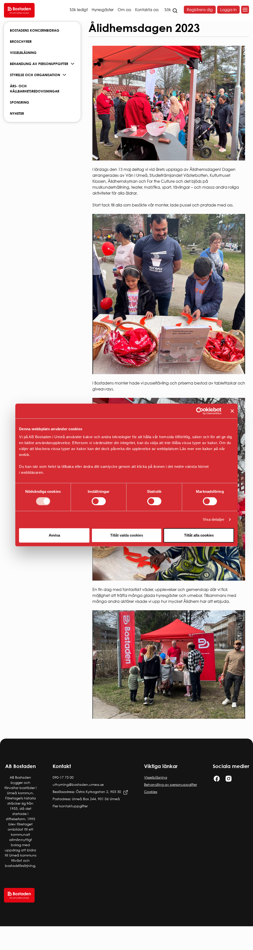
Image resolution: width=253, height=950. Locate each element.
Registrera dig (200, 9)
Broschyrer (21, 41)
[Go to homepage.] (19, 10)
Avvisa (54, 535)
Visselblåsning (23, 52)
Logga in (228, 9)
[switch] (99, 501)
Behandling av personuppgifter (39, 64)
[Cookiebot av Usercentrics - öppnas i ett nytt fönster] (199, 411)
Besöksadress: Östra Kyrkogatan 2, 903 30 (87, 792)
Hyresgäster (103, 9)
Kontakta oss (147, 9)
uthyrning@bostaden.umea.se (78, 784)
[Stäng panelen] (232, 411)
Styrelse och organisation (35, 75)
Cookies (150, 792)
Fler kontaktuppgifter (70, 806)
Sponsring (19, 102)
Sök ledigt (79, 9)
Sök (168, 9)
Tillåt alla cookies (199, 535)
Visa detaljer (213, 519)
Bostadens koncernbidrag (34, 30)
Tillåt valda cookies (126, 535)
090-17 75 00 (63, 777)
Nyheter (17, 113)
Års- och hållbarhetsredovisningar (34, 88)
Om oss (124, 9)
